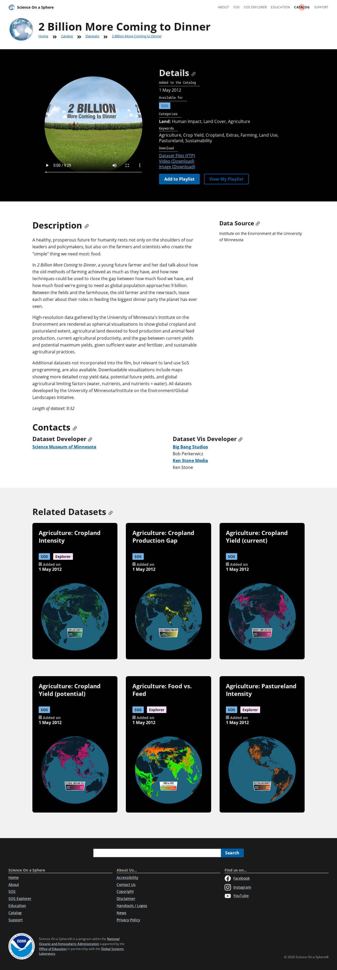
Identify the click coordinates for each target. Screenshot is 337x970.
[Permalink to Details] (193, 73)
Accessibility (127, 877)
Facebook (241, 878)
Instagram (242, 887)
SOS (236, 7)
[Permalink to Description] (87, 225)
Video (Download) (176, 161)
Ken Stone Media (190, 460)
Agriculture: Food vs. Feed (162, 690)
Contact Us (126, 884)
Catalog (302, 7)
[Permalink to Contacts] (75, 427)
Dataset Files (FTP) (177, 156)
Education (280, 7)
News (121, 912)
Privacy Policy (128, 919)
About (223, 7)
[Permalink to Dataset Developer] (90, 439)
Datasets (92, 36)
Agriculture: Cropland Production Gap (163, 537)
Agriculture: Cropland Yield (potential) (70, 690)
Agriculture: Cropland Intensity (70, 537)
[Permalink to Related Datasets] (110, 512)
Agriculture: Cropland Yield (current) (257, 537)
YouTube (241, 895)
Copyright (125, 891)
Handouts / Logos (132, 905)
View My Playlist (226, 179)
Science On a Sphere (35, 7)
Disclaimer (126, 898)
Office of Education (53, 949)
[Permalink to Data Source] (258, 223)
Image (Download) (177, 167)
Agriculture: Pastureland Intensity (261, 690)
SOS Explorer (255, 7)
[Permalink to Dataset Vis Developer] (240, 439)
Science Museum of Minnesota (64, 447)
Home (43, 36)
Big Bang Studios (190, 447)
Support (321, 7)
